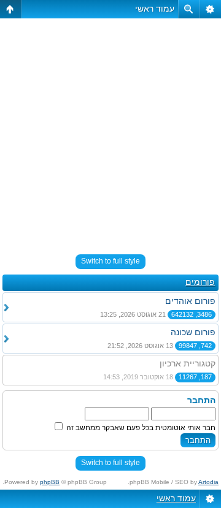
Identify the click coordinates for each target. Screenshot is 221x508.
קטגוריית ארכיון (187, 363)
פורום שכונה (193, 332)
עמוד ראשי (154, 8)
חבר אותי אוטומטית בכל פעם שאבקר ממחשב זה (139, 427)
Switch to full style (110, 261)
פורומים (200, 282)
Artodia (208, 482)
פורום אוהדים (190, 301)
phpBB (50, 482)
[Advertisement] (110, 131)
